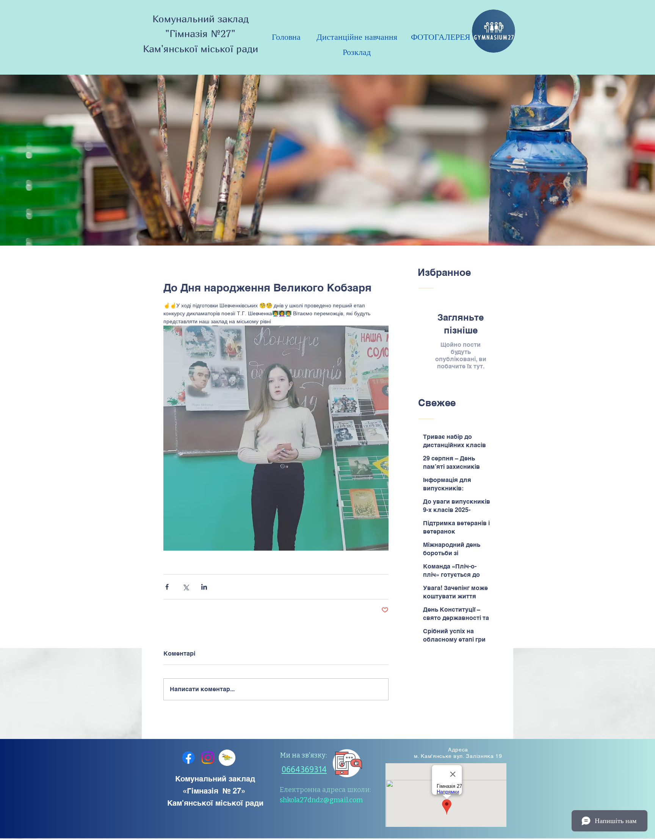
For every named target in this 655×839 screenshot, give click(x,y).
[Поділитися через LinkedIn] (204, 586)
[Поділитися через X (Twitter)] (185, 586)
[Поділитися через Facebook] (167, 586)
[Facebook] (188, 757)
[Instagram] (207, 757)
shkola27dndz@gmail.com (321, 800)
